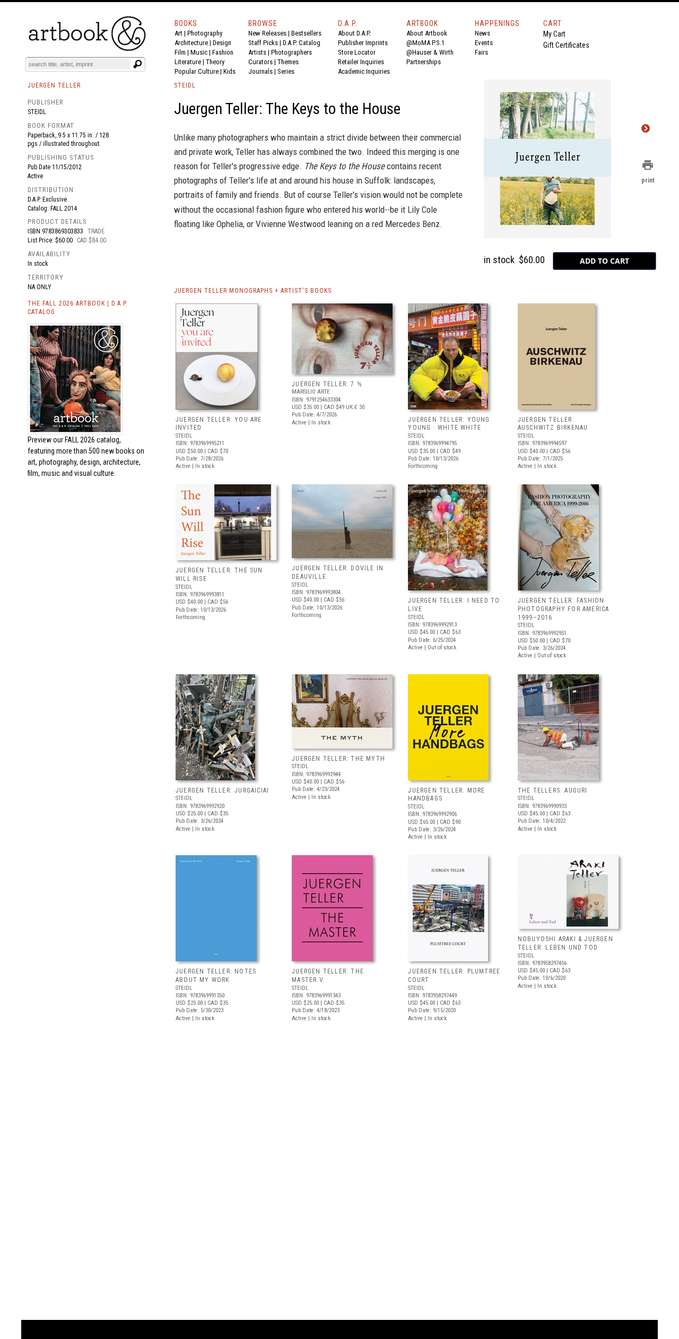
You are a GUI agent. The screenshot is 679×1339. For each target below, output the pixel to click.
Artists (257, 52)
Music (198, 52)
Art (178, 33)
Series (285, 71)
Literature (188, 62)
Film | (182, 52)
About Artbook (426, 33)
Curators (260, 62)
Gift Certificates (566, 45)
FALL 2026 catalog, (93, 440)
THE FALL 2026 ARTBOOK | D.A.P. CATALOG (78, 308)
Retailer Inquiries (361, 62)
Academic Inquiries (364, 71)
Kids (229, 71)
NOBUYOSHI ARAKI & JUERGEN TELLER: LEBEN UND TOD (565, 943)
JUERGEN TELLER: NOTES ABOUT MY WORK (216, 976)
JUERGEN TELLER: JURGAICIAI (222, 790)
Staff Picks (263, 43)
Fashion (222, 52)
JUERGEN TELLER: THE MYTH (338, 758)
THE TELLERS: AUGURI (553, 790)
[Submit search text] (137, 64)
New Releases (267, 33)
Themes (288, 62)
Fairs (481, 52)
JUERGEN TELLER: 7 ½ (327, 384)
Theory (215, 62)
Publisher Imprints (363, 43)
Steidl (37, 112)
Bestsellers (306, 33)
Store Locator (357, 52)
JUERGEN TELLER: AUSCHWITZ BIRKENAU (553, 424)
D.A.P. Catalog (301, 43)
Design (222, 43)
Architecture (191, 43)
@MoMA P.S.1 (425, 43)
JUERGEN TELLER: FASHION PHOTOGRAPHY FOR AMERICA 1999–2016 (564, 609)
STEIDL (185, 85)
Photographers (291, 52)
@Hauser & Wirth (430, 52)
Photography (204, 33)
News (482, 33)
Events (484, 43)
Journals (260, 71)
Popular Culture (197, 71)
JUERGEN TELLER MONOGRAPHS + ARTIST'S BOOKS (253, 290)
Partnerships (423, 62)
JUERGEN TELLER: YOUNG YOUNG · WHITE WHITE (449, 424)
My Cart (554, 34)
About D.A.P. (354, 33)
